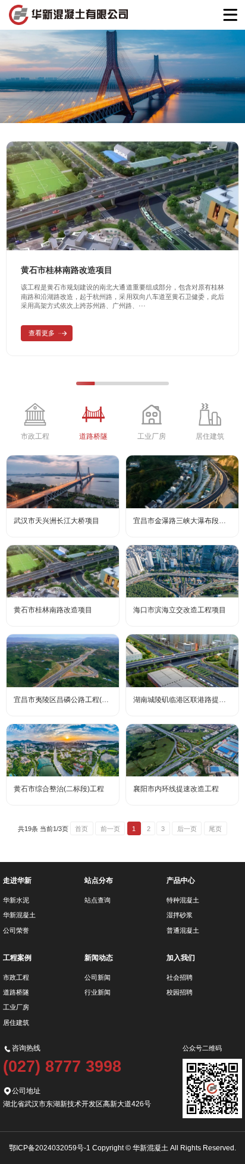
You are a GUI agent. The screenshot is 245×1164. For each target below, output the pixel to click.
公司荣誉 (16, 930)
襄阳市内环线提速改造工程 (176, 789)
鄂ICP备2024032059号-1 (49, 1148)
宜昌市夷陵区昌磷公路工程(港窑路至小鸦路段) (87, 700)
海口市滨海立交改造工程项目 (179, 610)
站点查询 (97, 900)
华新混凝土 (19, 914)
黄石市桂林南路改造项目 (53, 610)
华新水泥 (16, 900)
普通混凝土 (183, 930)
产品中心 (181, 880)
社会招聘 (180, 977)
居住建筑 (210, 436)
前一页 (110, 828)
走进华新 (17, 880)
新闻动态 (98, 958)
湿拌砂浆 (180, 914)
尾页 (215, 828)
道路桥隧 (93, 436)
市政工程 (35, 436)
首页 (81, 828)
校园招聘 (180, 992)
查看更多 (42, 332)
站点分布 (98, 880)
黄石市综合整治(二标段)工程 (59, 789)
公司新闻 (97, 977)
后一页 (187, 828)
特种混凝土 (183, 900)
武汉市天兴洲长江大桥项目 (56, 521)
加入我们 (181, 958)
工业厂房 (151, 436)
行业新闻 (97, 992)
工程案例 (17, 958)
